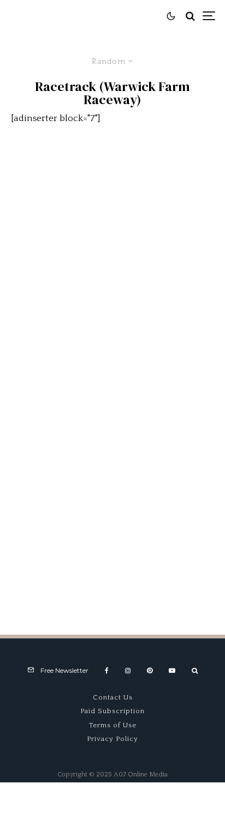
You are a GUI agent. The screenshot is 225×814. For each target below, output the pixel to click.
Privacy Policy (112, 739)
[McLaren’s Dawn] (112, 218)
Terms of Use (113, 725)
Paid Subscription (112, 711)
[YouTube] (172, 670)
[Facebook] (107, 670)
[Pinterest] (150, 670)
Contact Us (113, 697)
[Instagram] (128, 670)
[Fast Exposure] (112, 372)
